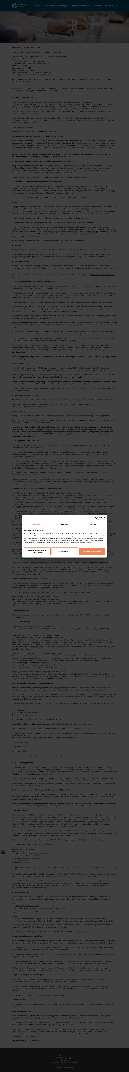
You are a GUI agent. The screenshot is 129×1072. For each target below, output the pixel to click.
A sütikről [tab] (93, 524)
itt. (83, 540)
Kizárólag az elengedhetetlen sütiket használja (37, 551)
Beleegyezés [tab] (36, 524)
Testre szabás (63, 551)
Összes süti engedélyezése (92, 551)
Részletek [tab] (64, 524)
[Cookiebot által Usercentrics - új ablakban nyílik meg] (96, 518)
